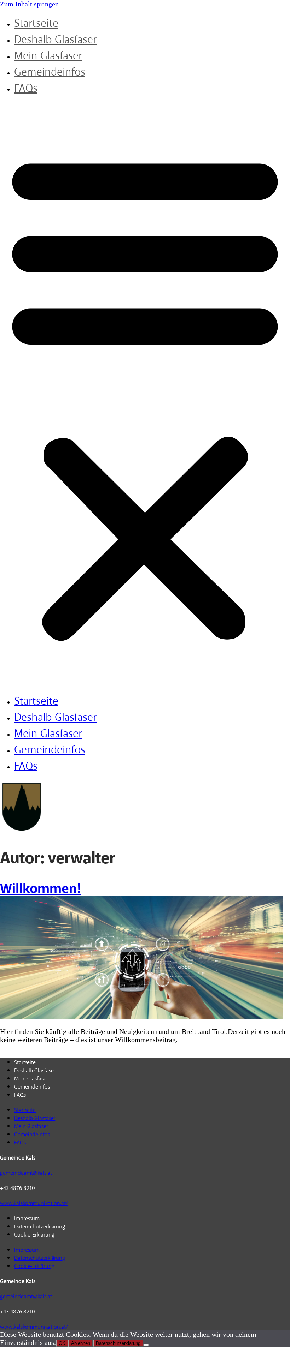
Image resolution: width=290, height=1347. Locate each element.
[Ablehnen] (146, 1345)
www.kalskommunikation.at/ (34, 1203)
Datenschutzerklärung (39, 1226)
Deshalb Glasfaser (55, 39)
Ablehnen (80, 1343)
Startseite (36, 23)
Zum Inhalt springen (29, 4)
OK (62, 1343)
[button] (145, 394)
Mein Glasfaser (48, 56)
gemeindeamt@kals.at (26, 1173)
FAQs (25, 88)
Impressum (27, 1218)
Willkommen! (40, 889)
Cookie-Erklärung (34, 1234)
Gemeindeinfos (49, 72)
